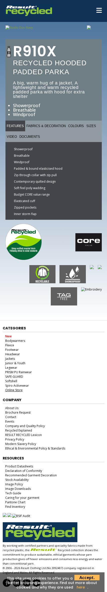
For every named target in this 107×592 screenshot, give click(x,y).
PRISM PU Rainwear (18, 372)
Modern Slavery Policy (20, 444)
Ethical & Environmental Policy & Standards (35, 448)
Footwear (12, 350)
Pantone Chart (15, 502)
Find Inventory (15, 507)
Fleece (9, 345)
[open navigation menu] (99, 11)
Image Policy (14, 484)
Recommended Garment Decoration (31, 475)
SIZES (91, 126)
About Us (11, 408)
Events (9, 421)
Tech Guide (13, 493)
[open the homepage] (29, 15)
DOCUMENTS (29, 137)
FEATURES (15, 126)
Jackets (10, 359)
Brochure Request (18, 412)
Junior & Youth (15, 363)
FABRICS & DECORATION (46, 126)
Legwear (11, 368)
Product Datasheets (19, 466)
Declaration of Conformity (23, 471)
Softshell (11, 381)
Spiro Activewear (17, 385)
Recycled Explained (18, 430)
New (8, 336)
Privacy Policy (14, 439)
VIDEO (12, 137)
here (81, 587)
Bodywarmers (15, 341)
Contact (10, 417)
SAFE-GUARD (14, 376)
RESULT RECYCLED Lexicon (23, 435)
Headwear (12, 354)
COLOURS (76, 126)
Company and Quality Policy (25, 426)
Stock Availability (17, 480)
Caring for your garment (22, 498)
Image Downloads (18, 489)
